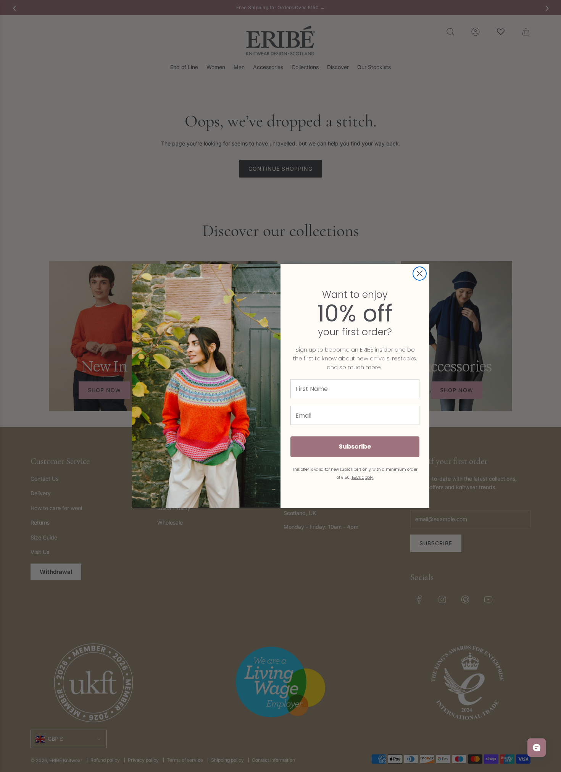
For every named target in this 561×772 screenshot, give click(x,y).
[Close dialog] (419, 273)
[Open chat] (536, 747)
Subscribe (355, 446)
